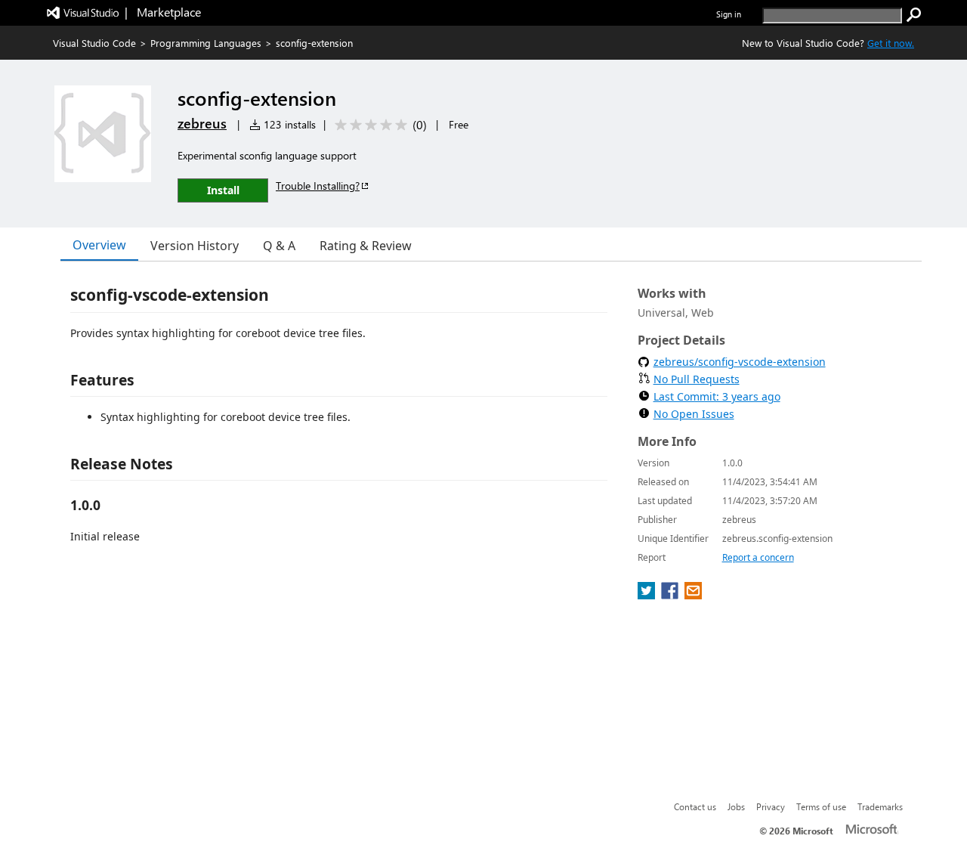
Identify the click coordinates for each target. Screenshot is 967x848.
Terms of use (821, 806)
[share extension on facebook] (671, 594)
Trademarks (880, 806)
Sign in (728, 14)
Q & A (279, 245)
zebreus (202, 123)
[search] (914, 15)
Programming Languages (205, 42)
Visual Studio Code (94, 42)
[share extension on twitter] (648, 594)
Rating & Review (366, 245)
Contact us (695, 806)
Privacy (770, 806)
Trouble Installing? (318, 185)
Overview (99, 245)
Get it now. (890, 42)
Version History (194, 245)
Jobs (736, 806)
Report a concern (758, 557)
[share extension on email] (693, 594)
